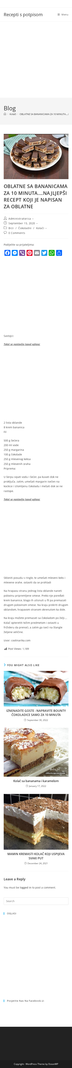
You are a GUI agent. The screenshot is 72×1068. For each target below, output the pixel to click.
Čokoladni (24, 228)
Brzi (11, 228)
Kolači (40, 228)
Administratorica (19, 218)
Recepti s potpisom (23, 14)
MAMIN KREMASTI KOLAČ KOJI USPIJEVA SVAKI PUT (36, 856)
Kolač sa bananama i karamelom (36, 781)
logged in (25, 887)
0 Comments (16, 233)
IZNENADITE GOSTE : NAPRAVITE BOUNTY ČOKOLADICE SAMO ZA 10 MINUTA (36, 713)
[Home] (5, 114)
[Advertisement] (36, 59)
